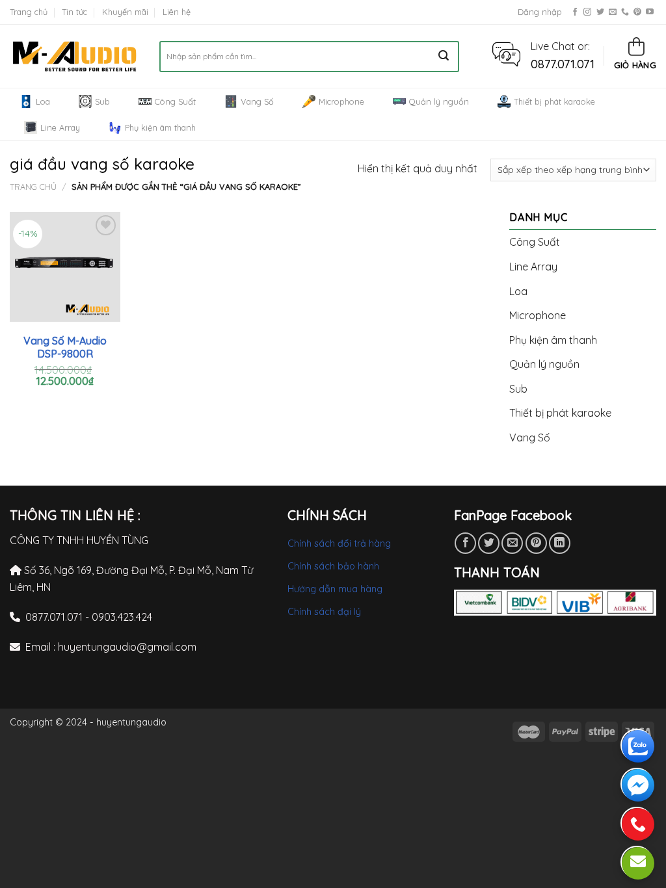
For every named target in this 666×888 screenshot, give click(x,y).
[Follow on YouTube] (650, 12)
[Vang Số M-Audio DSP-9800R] (65, 267)
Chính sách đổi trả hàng (339, 543)
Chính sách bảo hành (333, 566)
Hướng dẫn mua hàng (334, 589)
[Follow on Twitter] (600, 12)
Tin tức (74, 12)
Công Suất (175, 101)
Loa (43, 101)
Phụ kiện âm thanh (160, 127)
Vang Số (257, 101)
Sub (102, 101)
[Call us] (625, 12)
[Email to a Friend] (512, 543)
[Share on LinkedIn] (559, 543)
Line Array (60, 127)
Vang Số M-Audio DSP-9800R (65, 347)
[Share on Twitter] (489, 543)
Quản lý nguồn (439, 101)
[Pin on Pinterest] (536, 543)
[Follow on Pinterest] (637, 12)
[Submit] (444, 57)
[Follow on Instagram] (587, 12)
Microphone (341, 101)
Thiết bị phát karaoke (554, 101)
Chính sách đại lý (324, 612)
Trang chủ (28, 12)
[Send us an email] (613, 12)
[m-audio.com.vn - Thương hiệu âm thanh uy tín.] (75, 56)
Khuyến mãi (125, 12)
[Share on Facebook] (465, 543)
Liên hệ (177, 12)
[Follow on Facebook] (575, 12)
